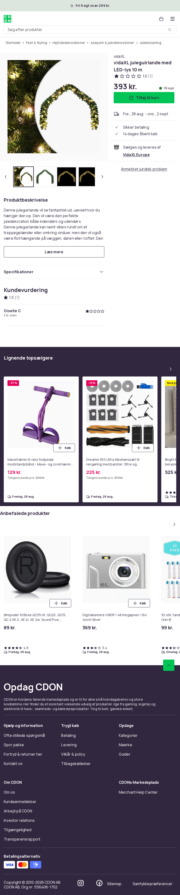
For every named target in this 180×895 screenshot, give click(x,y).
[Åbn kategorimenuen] (172, 18)
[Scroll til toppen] (168, 665)
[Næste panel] (170, 369)
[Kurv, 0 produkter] (161, 18)
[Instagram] (80, 883)
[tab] (23, 176)
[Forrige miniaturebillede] (5, 176)
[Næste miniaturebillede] (102, 176)
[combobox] (90, 29)
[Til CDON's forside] (7, 18)
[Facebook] (99, 883)
